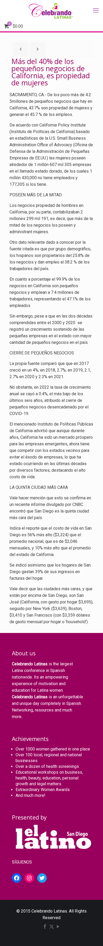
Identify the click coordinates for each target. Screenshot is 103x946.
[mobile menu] (95, 10)
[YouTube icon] (58, 927)
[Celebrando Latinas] (51, 10)
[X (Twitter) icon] (51, 927)
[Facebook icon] (45, 927)
